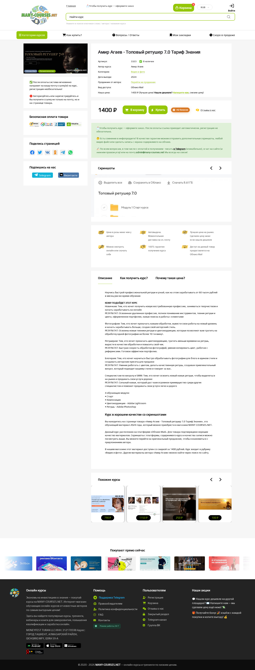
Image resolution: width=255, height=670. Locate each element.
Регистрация (155, 597)
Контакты (104, 620)
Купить (160, 110)
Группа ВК (153, 625)
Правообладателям (110, 603)
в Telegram (179, 148)
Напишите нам (181, 92)
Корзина (152, 603)
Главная (71, 6)
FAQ (100, 614)
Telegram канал (157, 619)
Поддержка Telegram (112, 597)
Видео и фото (138, 71)
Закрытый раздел (158, 614)
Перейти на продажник (143, 82)
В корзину (137, 110)
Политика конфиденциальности (117, 609)
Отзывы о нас (155, 608)
